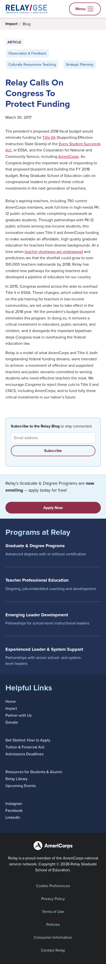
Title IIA (49, 137)
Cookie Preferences (53, 885)
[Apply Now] (53, 507)
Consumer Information (53, 937)
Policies (53, 924)
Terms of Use (53, 911)
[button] (85, 8)
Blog (27, 24)
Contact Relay (53, 950)
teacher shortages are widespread (54, 251)
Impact (11, 24)
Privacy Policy (53, 898)
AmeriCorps (68, 156)
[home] (26, 9)
